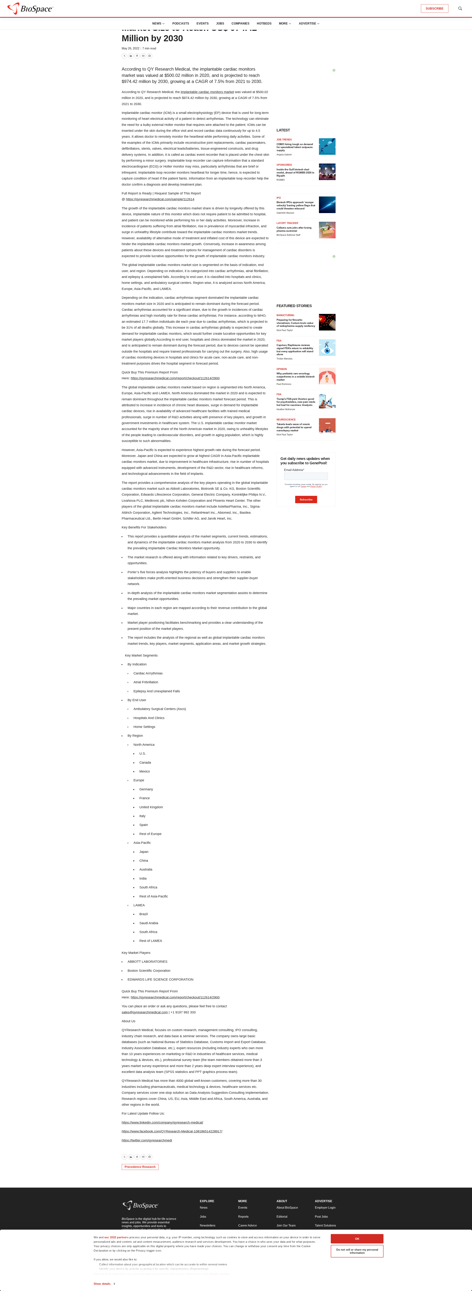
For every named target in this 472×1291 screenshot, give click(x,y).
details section (219, 1274)
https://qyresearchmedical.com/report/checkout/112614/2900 (175, 378)
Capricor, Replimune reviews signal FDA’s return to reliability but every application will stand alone (295, 350)
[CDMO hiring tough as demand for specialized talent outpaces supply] (327, 146)
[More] (163, 23)
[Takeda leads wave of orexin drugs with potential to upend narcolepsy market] (327, 426)
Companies (240, 23)
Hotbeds (264, 23)
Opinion (282, 369)
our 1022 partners (116, 1237)
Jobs (220, 23)
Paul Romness (284, 384)
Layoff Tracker (287, 223)
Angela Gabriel (284, 154)
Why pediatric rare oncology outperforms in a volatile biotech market (296, 376)
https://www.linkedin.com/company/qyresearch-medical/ (162, 1122)
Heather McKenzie (286, 409)
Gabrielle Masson (285, 213)
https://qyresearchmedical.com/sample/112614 (160, 199)
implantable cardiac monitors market (207, 92)
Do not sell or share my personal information (357, 1251)
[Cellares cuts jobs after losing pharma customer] (327, 230)
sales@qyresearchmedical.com (145, 1012)
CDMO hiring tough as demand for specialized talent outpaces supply (295, 147)
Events (203, 23)
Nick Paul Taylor (285, 330)
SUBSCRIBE (435, 8)
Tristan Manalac (285, 358)
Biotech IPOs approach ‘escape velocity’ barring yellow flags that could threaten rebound (296, 205)
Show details (102, 1283)
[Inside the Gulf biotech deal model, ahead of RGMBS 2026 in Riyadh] (327, 171)
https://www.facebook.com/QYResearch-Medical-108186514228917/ (172, 1131)
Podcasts (180, 23)
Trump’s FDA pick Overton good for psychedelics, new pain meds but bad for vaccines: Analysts (296, 402)
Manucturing (285, 315)
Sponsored (284, 164)
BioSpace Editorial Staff (288, 235)
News (156, 23)
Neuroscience (286, 419)
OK (357, 1238)
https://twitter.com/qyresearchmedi (147, 1140)
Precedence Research (140, 1166)
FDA (279, 340)
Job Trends (284, 139)
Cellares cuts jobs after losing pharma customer (294, 229)
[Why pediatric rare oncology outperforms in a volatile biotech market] (327, 376)
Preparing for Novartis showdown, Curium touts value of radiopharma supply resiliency (296, 323)
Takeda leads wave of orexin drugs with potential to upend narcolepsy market (294, 427)
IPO (279, 197)
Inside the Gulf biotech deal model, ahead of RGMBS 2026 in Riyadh (295, 172)
